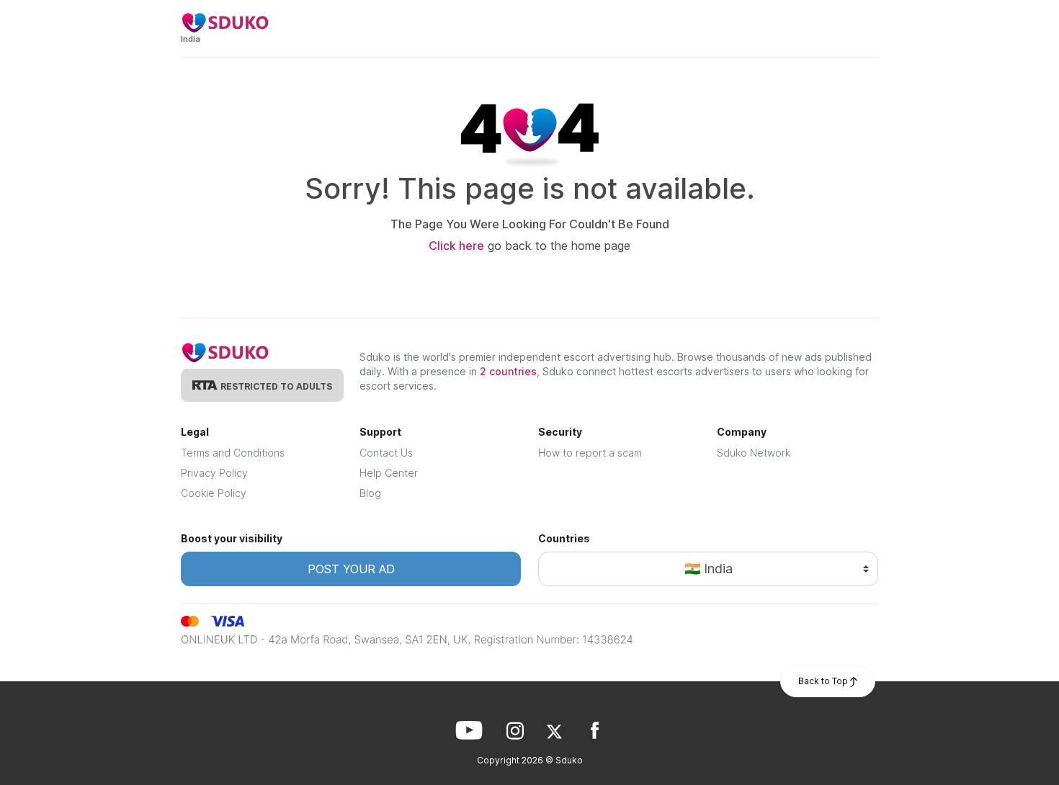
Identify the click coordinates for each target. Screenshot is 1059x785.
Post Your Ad (351, 569)
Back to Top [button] (824, 681)
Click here (456, 245)
